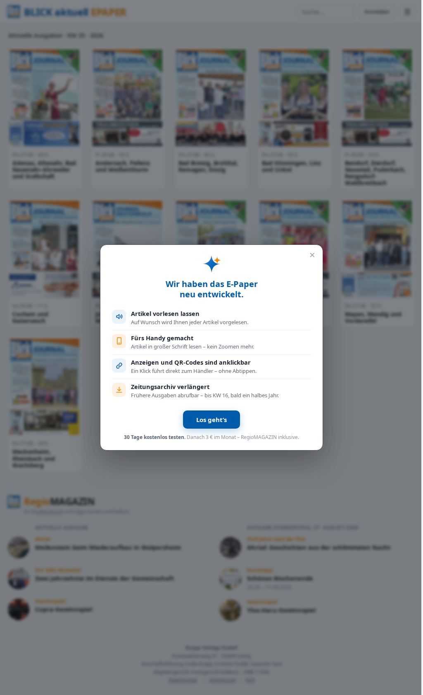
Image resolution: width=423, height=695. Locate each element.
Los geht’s (211, 419)
